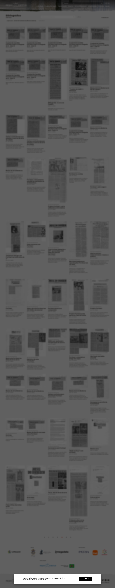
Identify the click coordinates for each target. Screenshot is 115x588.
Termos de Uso (42, 579)
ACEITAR (85, 579)
